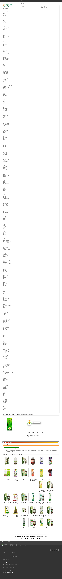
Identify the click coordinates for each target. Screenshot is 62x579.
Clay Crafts (4, 194)
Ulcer (3, 43)
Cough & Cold (5, 69)
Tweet (37, 432)
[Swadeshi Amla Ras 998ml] (41, 472)
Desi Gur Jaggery (5, 300)
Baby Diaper (4, 285)
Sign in (19, 1)
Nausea (4, 20)
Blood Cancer (4, 38)
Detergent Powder (5, 379)
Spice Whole (4, 304)
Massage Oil (4, 86)
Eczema (4, 144)
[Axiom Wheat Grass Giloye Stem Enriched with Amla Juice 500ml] (50, 497)
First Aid (4, 403)
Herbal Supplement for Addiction (7, 113)
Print (29, 436)
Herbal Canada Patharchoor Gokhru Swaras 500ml (33, 479)
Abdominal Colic (5, 18)
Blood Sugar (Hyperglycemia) (7, 27)
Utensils (4, 342)
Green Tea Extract (5, 325)
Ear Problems (4, 133)
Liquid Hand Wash (5, 385)
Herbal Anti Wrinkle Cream (6, 217)
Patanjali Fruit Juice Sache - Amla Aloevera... (15, 516)
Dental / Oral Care (5, 205)
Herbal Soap (4, 197)
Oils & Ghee (4, 360)
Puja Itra (4, 394)
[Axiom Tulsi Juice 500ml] (41, 497)
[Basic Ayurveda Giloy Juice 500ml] (41, 522)
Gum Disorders (5, 166)
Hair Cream (4, 267)
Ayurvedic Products (43, 5)
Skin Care (4, 211)
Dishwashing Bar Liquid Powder (7, 319)
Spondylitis (4, 57)
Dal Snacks (4, 337)
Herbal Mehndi (5, 265)
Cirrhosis (4, 132)
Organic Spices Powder (6, 352)
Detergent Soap (5, 380)
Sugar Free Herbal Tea (6, 327)
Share (29, 432)
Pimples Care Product (6, 246)
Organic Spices (5, 350)
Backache (4, 51)
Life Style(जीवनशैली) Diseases (7, 23)
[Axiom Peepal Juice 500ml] (24, 510)
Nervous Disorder (5, 170)
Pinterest (41, 432)
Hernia (3, 89)
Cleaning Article (5, 378)
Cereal (3, 315)
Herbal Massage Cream (6, 220)
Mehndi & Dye (5, 264)
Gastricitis (4, 14)
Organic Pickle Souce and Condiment (8, 372)
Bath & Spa (4, 196)
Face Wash (4, 223)
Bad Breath (4, 167)
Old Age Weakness (5, 125)
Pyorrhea (4, 168)
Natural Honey (5, 297)
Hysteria (4, 81)
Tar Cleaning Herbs (5, 115)
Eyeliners (4, 291)
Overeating (4, 22)
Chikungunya (4, 62)
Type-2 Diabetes (5, 26)
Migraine (4, 102)
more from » (36, 422)
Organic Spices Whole (6, 351)
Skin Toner (4, 234)
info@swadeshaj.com (42, 536)
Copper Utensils (5, 343)
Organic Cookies (5, 374)
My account (14, 551)
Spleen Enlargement (5, 108)
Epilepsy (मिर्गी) (5, 174)
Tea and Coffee (5, 321)
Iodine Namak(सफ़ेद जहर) (6, 347)
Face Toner (4, 231)
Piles (3, 104)
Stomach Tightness (5, 19)
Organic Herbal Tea (5, 359)
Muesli (4, 316)
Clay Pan (4, 181)
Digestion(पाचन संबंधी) (5, 11)
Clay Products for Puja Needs (7, 187)
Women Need (4, 286)
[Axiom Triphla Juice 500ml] (24, 472)
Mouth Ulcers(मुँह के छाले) (6, 169)
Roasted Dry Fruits (5, 312)
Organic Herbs (5, 366)
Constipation (4, 12)
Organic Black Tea (5, 358)
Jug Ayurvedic (5, 408)
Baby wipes (4, 277)
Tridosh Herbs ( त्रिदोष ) (44, 7)
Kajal (3, 290)
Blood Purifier (4, 126)
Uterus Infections (5, 82)
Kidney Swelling (5, 137)
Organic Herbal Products (6, 362)
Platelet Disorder (5, 122)
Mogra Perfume (5, 272)
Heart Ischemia (5, 33)
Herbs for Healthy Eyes (6, 95)
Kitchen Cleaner (5, 318)
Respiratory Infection (5, 153)
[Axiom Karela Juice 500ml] (24, 497)
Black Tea (4, 322)
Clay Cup (4, 190)
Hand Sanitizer (5, 388)
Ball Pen (4, 406)
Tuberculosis (4, 157)
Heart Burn (4, 21)
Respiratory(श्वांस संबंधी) (6, 152)
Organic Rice (4, 354)
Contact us (20, 0)
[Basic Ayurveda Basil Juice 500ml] (7, 510)
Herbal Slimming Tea (5, 329)
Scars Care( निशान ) (5, 247)
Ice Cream (4, 402)
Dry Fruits (4, 311)
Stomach (4, 160)
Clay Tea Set (4, 189)
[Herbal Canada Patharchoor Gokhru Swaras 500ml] (33, 472)
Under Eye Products (5, 243)
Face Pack (4, 226)
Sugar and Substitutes (6, 298)
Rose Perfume (5, 271)
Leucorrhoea (4, 75)
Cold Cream (4, 221)
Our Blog (4, 411)
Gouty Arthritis (5, 50)
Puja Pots (4, 393)
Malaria (4, 65)
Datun (3, 206)
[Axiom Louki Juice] (33, 522)
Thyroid (4, 45)
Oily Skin (4, 218)
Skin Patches (4, 146)
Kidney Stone (4, 135)
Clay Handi (4, 179)
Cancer (4, 37)
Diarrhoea (4, 16)
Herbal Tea (4, 323)
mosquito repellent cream (6, 387)
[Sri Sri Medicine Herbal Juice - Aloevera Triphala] (7, 472)
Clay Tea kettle (5, 191)
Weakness (4, 106)
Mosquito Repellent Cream (6, 249)
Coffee (4, 330)
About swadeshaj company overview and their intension (7, 557)
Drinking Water (5, 401)
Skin (3, 138)
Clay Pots (4, 177)
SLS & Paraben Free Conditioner (7, 263)
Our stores (4, 552)
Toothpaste (4, 208)
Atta (3, 345)
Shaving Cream (5, 253)
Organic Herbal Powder (6, 365)
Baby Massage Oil (5, 275)
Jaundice (4, 128)
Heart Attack (4, 31)
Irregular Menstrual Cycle (6, 74)
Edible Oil (4, 301)
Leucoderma (4, 151)
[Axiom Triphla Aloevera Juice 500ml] (41, 510)
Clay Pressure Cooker (6, 183)
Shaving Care (4, 252)
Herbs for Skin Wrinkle (6, 148)
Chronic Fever (5, 63)
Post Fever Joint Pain (6, 67)
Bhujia (3, 336)
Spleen (4, 107)
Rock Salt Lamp (5, 410)
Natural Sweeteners (5, 296)
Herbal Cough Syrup (5, 70)
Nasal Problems (5, 154)
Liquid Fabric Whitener (6, 381)
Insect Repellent (5, 386)
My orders (13, 552)
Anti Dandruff (4, 92)
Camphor (4, 391)
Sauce (3, 306)
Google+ (33, 432)
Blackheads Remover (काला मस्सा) (7, 241)
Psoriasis (4, 139)
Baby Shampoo (5, 281)
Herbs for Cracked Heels (6, 143)
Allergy (4, 116)
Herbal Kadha (4, 328)
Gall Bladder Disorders (6, 118)
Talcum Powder (5, 204)
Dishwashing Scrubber (6, 320)
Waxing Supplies (5, 256)
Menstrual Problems (5, 72)
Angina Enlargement (5, 34)
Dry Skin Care (5, 248)
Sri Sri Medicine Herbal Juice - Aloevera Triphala (7, 479)
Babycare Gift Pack (5, 283)
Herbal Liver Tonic (5, 131)
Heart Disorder (5, 28)
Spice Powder (5, 303)
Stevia (3, 299)
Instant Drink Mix (5, 399)
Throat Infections (5, 110)
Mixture (4, 338)
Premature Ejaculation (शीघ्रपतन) (7, 85)
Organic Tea (4, 357)
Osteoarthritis (4, 49)
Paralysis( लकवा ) (5, 52)
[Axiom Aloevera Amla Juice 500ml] (7, 460)
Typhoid (4, 66)
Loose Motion (4, 15)
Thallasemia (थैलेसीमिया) (6, 124)
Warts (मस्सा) (4, 145)
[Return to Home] (4, 414)
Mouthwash (4, 209)
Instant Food (4, 313)
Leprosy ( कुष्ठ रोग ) (5, 140)
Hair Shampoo (5, 259)
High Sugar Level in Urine (6, 99)
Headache (4, 101)
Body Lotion (4, 233)
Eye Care (4, 93)
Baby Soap (4, 282)
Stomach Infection (5, 161)
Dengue (4, 64)
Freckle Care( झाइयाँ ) (5, 245)
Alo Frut (4, 398)
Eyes (3, 289)
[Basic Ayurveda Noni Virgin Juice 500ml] (15, 497)
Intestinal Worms (5, 162)
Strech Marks (4, 79)
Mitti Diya (4, 188)
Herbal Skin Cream (5, 212)
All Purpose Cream (5, 213)
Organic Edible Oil (5, 376)
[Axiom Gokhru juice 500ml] (7, 497)
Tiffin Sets (4, 341)
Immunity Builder (5, 103)
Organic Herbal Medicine (6, 364)
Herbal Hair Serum (5, 268)
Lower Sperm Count (5, 88)
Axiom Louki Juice (33, 527)
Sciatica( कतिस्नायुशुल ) (6, 53)
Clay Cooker (4, 180)
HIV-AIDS (4, 42)
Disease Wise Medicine (6, 175)
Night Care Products (5, 239)
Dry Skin (4, 219)
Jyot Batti (4, 395)
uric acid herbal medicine (6, 100)
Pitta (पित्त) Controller (5, 9)
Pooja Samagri (5, 389)
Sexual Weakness (5, 84)
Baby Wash (4, 284)
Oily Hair (4, 261)
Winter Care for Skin (5, 250)
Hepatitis (4, 129)
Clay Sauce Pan (5, 182)
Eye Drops (4, 94)
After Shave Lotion (5, 255)
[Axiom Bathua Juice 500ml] (50, 510)
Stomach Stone (5, 176)
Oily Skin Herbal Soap (6, 198)
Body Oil (4, 238)
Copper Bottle (4, 344)
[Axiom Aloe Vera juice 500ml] (33, 497)
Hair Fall (4, 91)
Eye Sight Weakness (6, 96)
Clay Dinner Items (5, 184)
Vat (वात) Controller (5, 8)
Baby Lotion (4, 278)
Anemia (4, 121)
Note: (4, 449)
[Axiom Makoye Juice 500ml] (33, 510)
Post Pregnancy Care (6, 77)
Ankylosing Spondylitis (6, 58)
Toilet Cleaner (4, 384)
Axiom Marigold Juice (50, 527)
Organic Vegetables (5, 377)
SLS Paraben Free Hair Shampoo (7, 260)
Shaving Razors (5, 254)
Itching (4, 150)
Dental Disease (5, 164)
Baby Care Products (5, 274)
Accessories (4, 294)
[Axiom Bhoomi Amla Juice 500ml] (24, 522)
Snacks (4, 333)
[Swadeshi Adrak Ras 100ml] (50, 472)
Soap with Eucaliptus (6, 202)
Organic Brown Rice (5, 355)
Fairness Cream (5, 216)
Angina (4, 35)
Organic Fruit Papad (5, 373)
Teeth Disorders (5, 165)
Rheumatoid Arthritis (5, 48)
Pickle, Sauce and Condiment (7, 305)
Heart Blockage (5, 29)
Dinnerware (4, 407)
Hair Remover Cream (6, 257)
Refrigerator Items (5, 396)
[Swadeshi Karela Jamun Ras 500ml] (50, 460)
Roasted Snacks (5, 334)
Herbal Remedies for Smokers (7, 114)
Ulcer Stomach (5, 44)
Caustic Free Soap (5, 203)
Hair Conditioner (5, 262)
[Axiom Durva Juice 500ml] (24, 460)
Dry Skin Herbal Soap (6, 199)
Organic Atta (4, 367)
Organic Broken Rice (5, 356)
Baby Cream (4, 279)
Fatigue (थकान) (5, 41)
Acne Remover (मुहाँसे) (6, 242)
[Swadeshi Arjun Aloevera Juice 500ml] (41, 485)
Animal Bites (4, 111)
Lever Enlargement (5, 130)
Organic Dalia (4, 371)
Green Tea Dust (5, 326)
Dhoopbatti (4, 392)
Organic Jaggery (5, 370)
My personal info (14, 556)
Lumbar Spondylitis (5, 60)
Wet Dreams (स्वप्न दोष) (6, 87)
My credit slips (14, 553)
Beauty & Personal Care (6, 195)
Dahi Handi (4, 186)
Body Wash (4, 232)
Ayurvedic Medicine (43, 6)
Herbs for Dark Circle (6, 147)
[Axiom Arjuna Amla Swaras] (33, 460)
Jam (3, 308)
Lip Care (4, 235)
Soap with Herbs (5, 201)
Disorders (4, 117)
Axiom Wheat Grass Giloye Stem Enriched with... (50, 503)
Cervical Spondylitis (5, 59)
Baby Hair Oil (4, 276)
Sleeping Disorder (5, 172)
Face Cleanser (5, 230)
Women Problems (5, 71)
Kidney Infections (5, 136)
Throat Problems (5, 109)
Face (3, 293)
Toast (3, 348)
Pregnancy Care (5, 80)
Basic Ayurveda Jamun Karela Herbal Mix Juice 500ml (15, 479)
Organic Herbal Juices (6, 363)
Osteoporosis (4, 56)
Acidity (4, 13)
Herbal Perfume (5, 270)
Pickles (4, 307)
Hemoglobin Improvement (6, 123)
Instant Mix (4, 314)
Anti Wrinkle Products (6, 240)
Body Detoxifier (5, 40)
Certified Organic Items (6, 349)
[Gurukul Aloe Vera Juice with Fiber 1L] (15, 460)
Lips (3, 292)
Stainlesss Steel (5, 340)
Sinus (3, 155)
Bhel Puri (4, 335)
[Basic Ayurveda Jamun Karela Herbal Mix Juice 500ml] (15, 472)
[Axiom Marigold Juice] (50, 522)
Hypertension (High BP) (6, 36)
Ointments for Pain (5, 55)
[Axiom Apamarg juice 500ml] (50, 485)
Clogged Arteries (5, 30)
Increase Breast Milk (5, 78)
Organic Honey (5, 369)
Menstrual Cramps (5, 73)
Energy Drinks (5, 400)
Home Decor (4, 409)
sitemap (22, 3)
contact (22, 2)
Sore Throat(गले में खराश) (6, 159)
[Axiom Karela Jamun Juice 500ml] (41, 460)
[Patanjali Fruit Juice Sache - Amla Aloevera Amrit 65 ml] (15, 510)
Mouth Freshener (5, 210)
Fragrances (4, 269)
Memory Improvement (6, 173)
